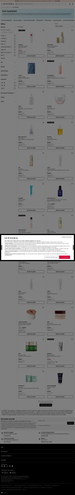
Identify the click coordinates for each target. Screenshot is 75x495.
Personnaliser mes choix (51, 257)
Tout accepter (64, 257)
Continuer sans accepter (67, 236)
